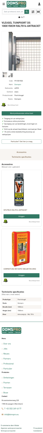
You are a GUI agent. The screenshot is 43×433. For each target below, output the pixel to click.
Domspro (17, 84)
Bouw (5, 392)
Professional (8, 363)
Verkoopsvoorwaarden (8, 431)
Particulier (7, 368)
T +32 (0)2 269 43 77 (12, 408)
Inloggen (21, 216)
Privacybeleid (37, 428)
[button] (4, 4)
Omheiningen (8, 377)
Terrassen (7, 387)
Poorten (6, 382)
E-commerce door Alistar (10, 425)
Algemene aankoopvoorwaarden (11, 428)
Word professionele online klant (21, 113)
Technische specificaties (21, 157)
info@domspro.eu (11, 414)
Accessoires (21, 152)
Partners (7, 358)
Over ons (7, 343)
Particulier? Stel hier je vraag (21, 141)
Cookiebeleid (37, 431)
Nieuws (6, 353)
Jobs (5, 348)
